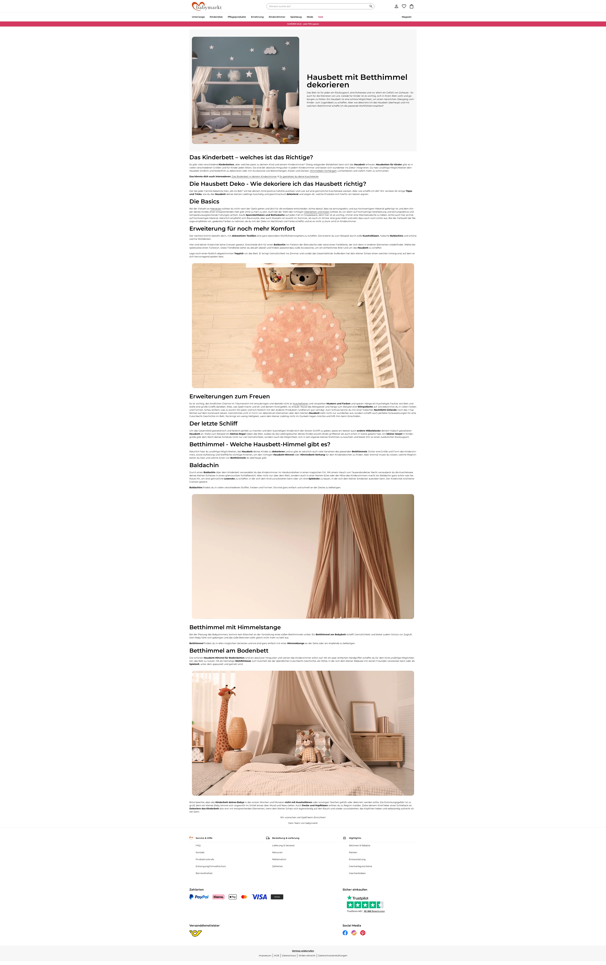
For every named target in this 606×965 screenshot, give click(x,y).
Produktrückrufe (205, 859)
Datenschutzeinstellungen (332, 955)
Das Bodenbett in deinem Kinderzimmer (254, 176)
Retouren (277, 852)
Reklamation (279, 859)
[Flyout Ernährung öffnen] (265, 17)
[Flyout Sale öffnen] (324, 17)
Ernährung (257, 16)
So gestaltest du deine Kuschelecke (298, 176)
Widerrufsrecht (307, 955)
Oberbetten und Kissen (317, 211)
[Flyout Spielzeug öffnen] (303, 17)
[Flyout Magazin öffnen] (413, 17)
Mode (310, 16)
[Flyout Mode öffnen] (314, 17)
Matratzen (215, 208)
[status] (318, 6)
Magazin (407, 16)
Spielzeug (296, 16)
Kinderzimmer (277, 16)
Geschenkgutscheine (360, 866)
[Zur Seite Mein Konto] (396, 6)
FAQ (198, 845)
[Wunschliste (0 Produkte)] (404, 6)
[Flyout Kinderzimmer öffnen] (286, 17)
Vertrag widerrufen (303, 950)
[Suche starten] (371, 6)
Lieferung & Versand (283, 845)
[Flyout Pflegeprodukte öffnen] (247, 17)
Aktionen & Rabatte (359, 845)
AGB (276, 955)
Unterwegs (198, 16)
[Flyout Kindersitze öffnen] (224, 17)
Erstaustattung (357, 859)
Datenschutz (289, 955)
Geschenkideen (357, 873)
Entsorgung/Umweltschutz (211, 866)
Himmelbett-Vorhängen (323, 170)
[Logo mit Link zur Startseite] (207, 6)
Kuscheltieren (300, 403)
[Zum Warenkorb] (411, 6)
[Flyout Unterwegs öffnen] (206, 17)
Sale (320, 16)
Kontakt (200, 852)
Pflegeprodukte (237, 16)
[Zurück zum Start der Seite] (596, 942)
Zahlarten (277, 866)
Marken (353, 852)
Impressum (265, 955)
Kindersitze (216, 16)
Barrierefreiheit (204, 873)
